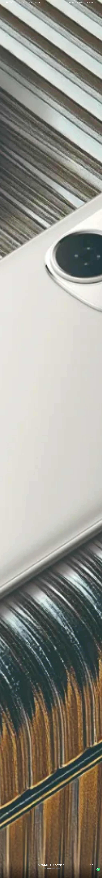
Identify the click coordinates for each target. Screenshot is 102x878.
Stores (86, 2)
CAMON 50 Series (51, 865)
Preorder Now (90, 865)
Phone (19, 2)
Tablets (30, 2)
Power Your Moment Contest (75, 2)
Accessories (37, 2)
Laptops (25, 2)
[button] (44, 868)
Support (91, 2)
